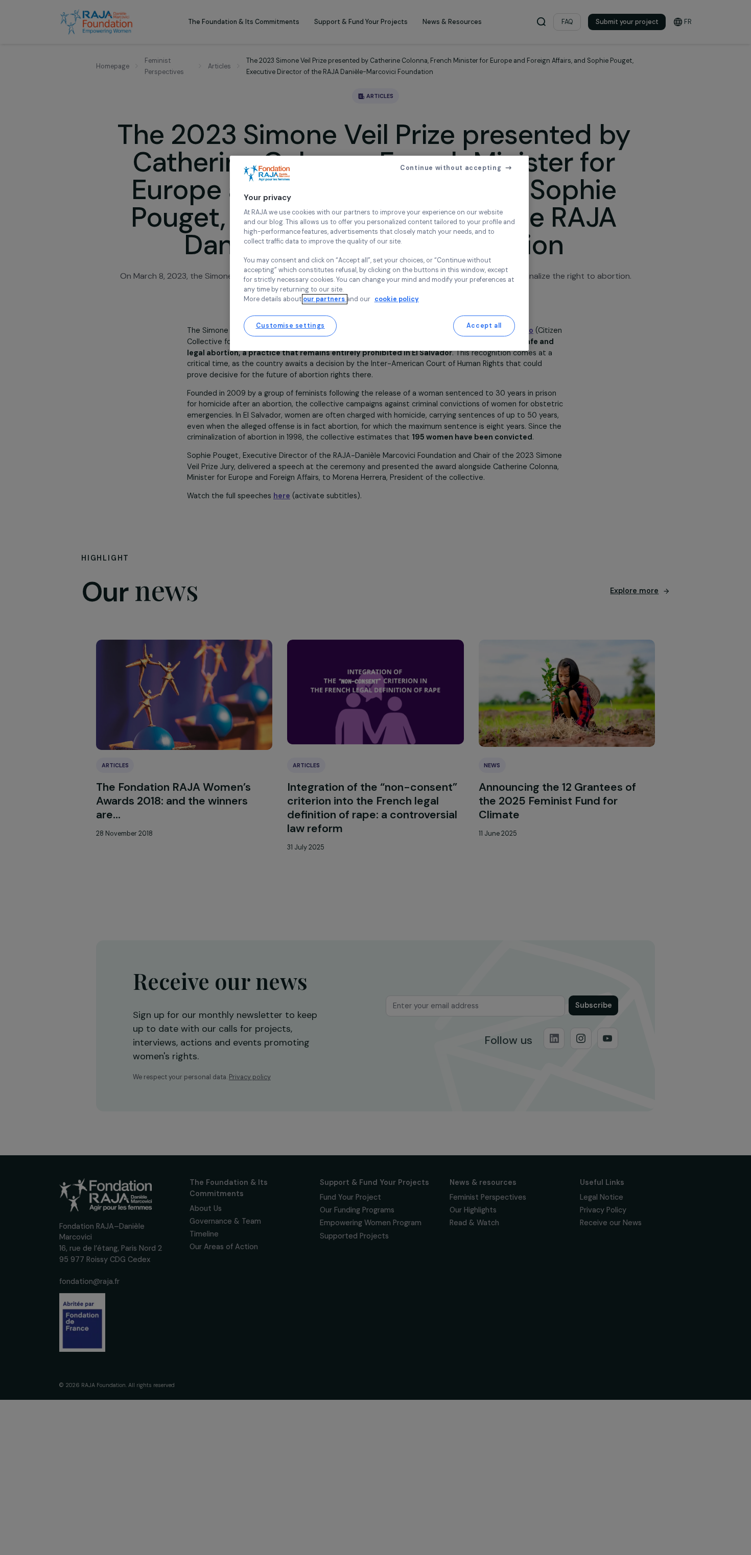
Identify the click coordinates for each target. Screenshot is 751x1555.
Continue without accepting (450, 168)
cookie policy (396, 299)
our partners (324, 299)
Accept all (484, 326)
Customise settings (290, 326)
